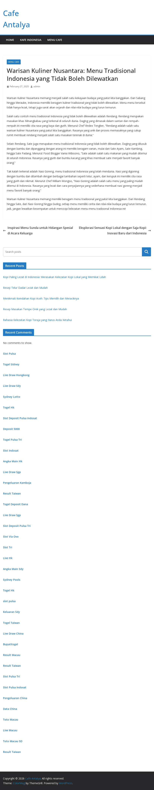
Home (10, 40)
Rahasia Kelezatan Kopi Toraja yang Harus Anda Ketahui (37, 320)
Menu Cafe (54, 40)
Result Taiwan (12, 493)
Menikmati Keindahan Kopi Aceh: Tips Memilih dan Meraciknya (41, 298)
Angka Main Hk (12, 461)
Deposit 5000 (11, 429)
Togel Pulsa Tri (12, 439)
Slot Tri (7, 547)
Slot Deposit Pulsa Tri (17, 526)
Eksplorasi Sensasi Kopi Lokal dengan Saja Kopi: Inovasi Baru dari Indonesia (112, 230)
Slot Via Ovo (11, 536)
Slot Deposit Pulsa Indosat (20, 418)
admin (36, 86)
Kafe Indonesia (30, 40)
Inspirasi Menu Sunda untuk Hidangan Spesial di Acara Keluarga (40, 230)
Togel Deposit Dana (15, 504)
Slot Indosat (11, 450)
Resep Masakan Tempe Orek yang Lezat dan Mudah (35, 309)
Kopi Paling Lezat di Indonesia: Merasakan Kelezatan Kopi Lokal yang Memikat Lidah (54, 277)
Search (146, 252)
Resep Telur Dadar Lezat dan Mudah (25, 287)
